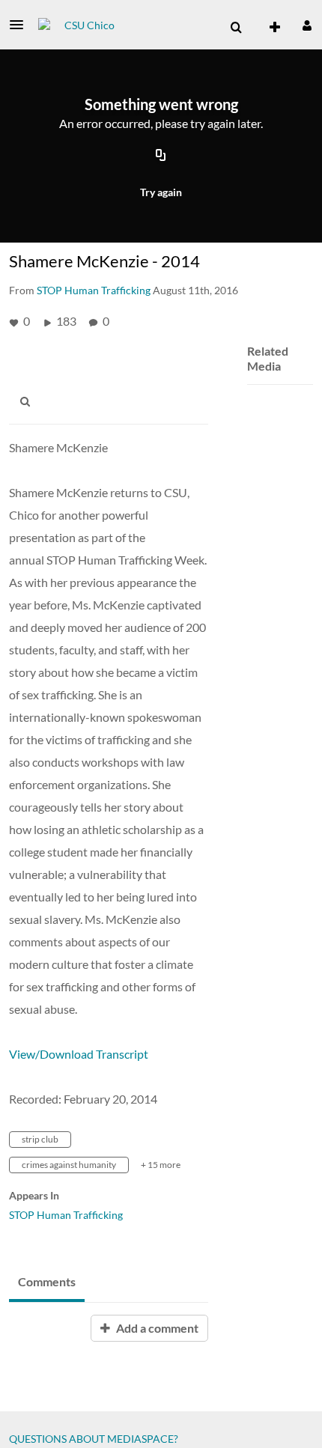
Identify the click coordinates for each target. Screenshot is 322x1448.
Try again (161, 192)
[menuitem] (236, 27)
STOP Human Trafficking (66, 1214)
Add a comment (156, 1328)
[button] (21, 24)
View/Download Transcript (78, 1054)
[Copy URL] (161, 156)
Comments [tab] (47, 1281)
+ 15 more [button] (160, 1164)
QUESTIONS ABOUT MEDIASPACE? (93, 1438)
